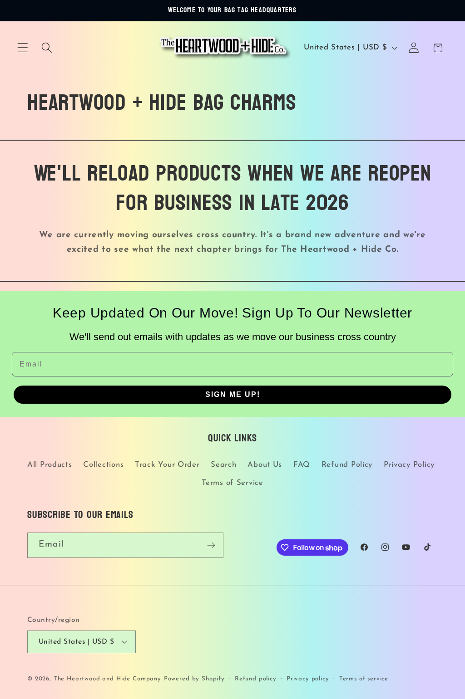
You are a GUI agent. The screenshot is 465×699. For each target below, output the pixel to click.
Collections (103, 465)
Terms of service (363, 679)
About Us (264, 465)
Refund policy (256, 679)
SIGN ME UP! (232, 394)
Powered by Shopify (194, 679)
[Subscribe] (211, 545)
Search (223, 465)
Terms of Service (232, 483)
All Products (49, 465)
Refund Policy (347, 465)
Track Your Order (167, 465)
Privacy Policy (409, 465)
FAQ (301, 465)
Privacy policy (308, 679)
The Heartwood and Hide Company (107, 679)
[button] (23, 48)
